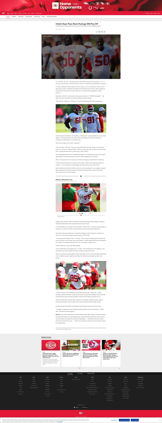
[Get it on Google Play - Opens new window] (85, 407)
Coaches (20, 389)
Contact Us (92, 379)
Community (47, 391)
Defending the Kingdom (76, 379)
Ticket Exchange (125, 398)
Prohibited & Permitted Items (110, 393)
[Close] (160, 420)
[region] (81, 420)
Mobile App (110, 383)
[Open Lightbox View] (81, 201)
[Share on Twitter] (99, 32)
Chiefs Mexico (140, 381)
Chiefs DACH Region (140, 379)
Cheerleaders (47, 389)
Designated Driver (110, 398)
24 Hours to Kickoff (47, 393)
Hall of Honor (20, 393)
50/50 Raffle (110, 381)
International (34, 383)
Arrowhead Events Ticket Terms (92, 391)
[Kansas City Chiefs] (81, 413)
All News (33, 379)
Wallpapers (110, 385)
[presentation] (119, 368)
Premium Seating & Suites (125, 389)
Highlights (47, 383)
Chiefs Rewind (47, 385)
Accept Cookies (135, 420)
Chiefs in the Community (61, 389)
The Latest (61, 391)
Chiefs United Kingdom (140, 387)
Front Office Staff (20, 391)
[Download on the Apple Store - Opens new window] (76, 407)
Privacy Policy (60, 421)
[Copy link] (105, 32)
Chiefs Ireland (140, 385)
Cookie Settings (114, 420)
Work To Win (47, 381)
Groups (125, 383)
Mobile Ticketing (125, 387)
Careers (92, 381)
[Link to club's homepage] (3, 13)
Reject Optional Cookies (124, 420)
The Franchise (47, 379)
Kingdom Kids (109, 379)
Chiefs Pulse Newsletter (34, 387)
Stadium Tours (109, 391)
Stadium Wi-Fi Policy (92, 385)
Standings (20, 385)
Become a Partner (92, 393)
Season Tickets (125, 381)
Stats (20, 387)
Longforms (34, 381)
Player (61, 381)
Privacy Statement (92, 383)
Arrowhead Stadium (109, 400)
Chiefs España (140, 383)
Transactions (20, 381)
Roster (20, 379)
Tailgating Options (126, 391)
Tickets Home (125, 379)
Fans (61, 387)
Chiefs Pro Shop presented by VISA (92, 387)
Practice (61, 383)
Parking (125, 385)
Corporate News (34, 385)
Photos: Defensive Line (64, 179)
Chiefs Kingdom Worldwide (109, 387)
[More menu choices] (42, 13)
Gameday (61, 379)
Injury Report (20, 383)
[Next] (90, 213)
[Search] (145, 13)
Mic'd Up (47, 387)
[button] (81, 56)
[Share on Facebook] (97, 32)
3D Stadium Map (110, 389)
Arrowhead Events (126, 393)
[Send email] (102, 32)
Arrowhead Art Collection (92, 389)
